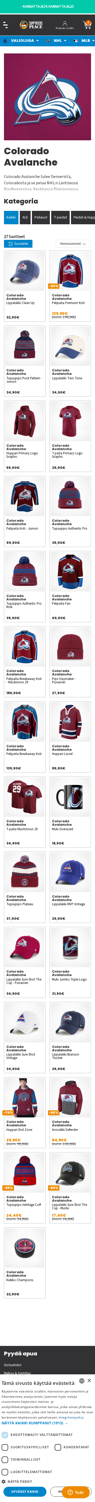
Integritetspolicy (71, 1417)
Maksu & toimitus (17, 1373)
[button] (47, 1423)
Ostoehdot (12, 1365)
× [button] (89, 1381)
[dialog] (47, 1438)
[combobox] (81, 1381)
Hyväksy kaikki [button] (25, 1491)
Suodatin (20, 243)
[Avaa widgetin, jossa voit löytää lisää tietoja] (75, 1492)
